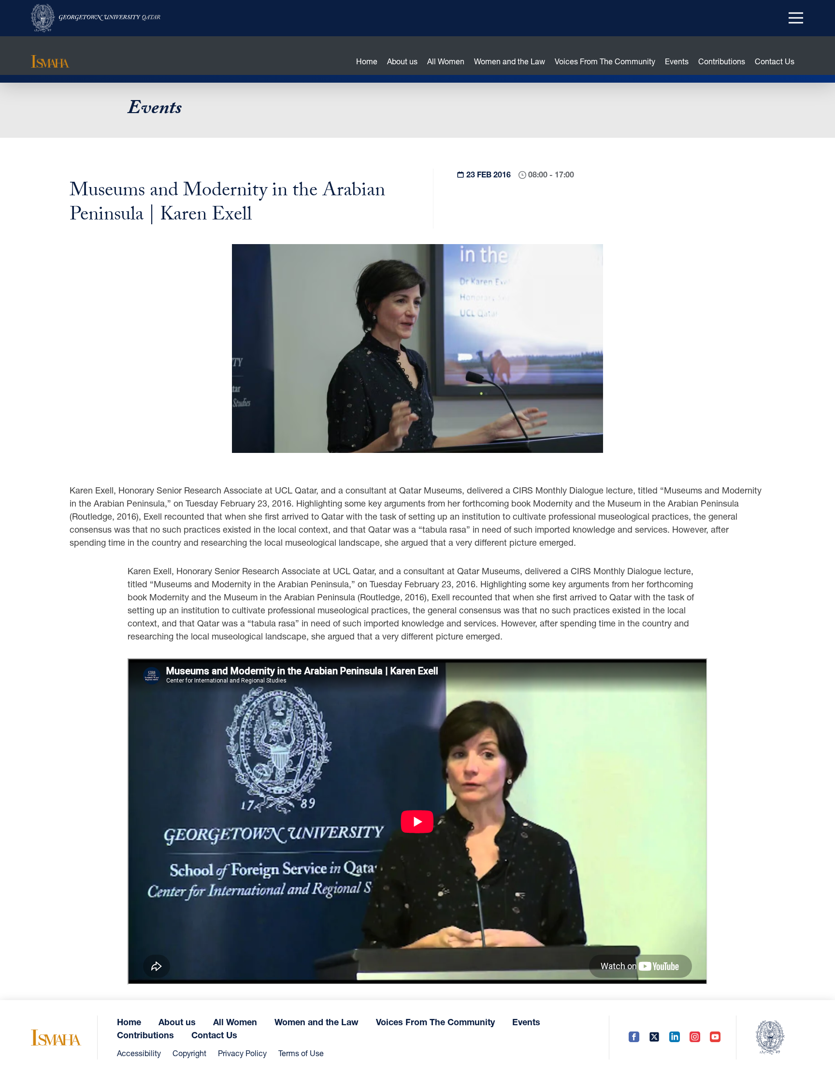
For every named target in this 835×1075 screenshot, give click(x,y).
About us (402, 61)
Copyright (189, 1053)
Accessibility (139, 1053)
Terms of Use (301, 1053)
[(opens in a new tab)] (95, 18)
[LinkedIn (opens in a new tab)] (674, 1037)
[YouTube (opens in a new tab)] (715, 1037)
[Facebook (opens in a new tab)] (634, 1037)
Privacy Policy (242, 1053)
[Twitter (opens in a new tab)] (654, 1037)
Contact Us (774, 61)
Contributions (721, 61)
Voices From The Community (605, 61)
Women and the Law (509, 61)
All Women (445, 61)
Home (366, 61)
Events (677, 61)
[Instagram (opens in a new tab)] (695, 1037)
